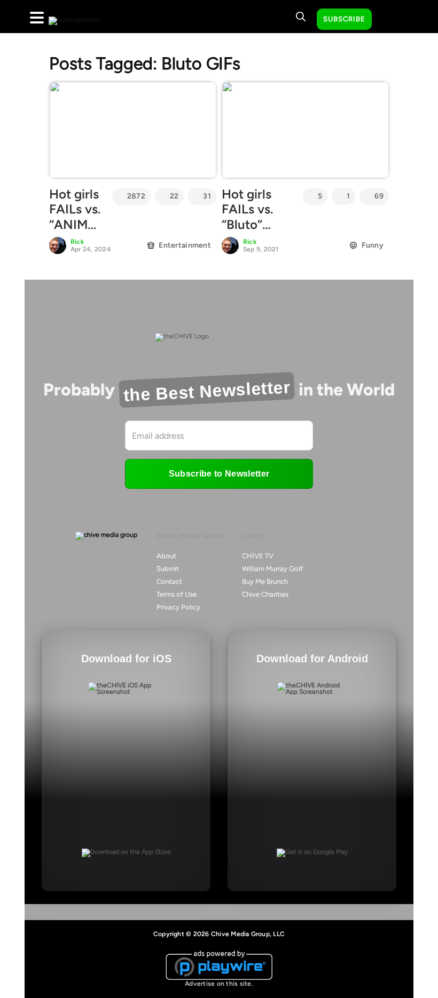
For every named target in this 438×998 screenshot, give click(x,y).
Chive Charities (265, 594)
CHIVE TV (257, 556)
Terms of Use (177, 594)
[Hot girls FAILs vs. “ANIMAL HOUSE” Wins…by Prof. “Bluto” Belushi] (132, 130)
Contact (169, 581)
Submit (168, 569)
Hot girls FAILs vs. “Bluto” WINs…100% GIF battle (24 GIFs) (258, 232)
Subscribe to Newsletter (219, 473)
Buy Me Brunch (265, 581)
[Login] (389, 20)
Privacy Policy (178, 607)
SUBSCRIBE (344, 19)
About (166, 556)
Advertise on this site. (219, 983)
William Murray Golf (272, 569)
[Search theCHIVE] (300, 16)
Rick (77, 241)
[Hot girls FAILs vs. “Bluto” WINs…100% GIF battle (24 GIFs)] (305, 130)
